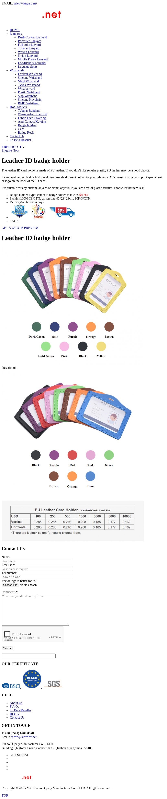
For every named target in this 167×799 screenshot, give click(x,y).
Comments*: (10, 592)
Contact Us (17, 717)
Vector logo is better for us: (19, 581)
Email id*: (8, 565)
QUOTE (12, 146)
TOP (5, 795)
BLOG (14, 714)
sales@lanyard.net (25, 3)
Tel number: (9, 573)
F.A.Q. (14, 706)
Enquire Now (10, 150)
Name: (6, 557)
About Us (16, 703)
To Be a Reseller (20, 710)
